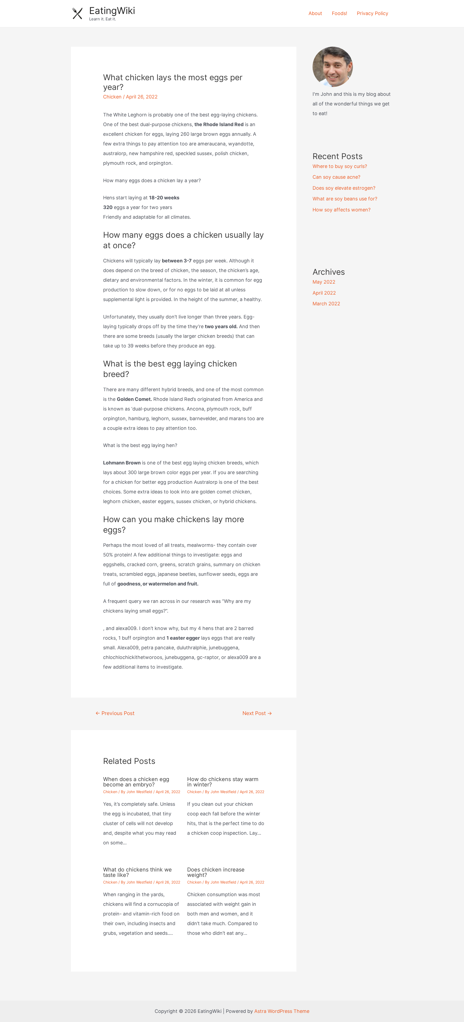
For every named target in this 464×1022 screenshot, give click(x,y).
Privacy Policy (372, 13)
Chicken (112, 97)
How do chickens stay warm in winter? (222, 782)
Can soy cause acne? (336, 177)
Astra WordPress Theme (281, 1011)
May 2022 (324, 282)
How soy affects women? (342, 210)
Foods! (339, 13)
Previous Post (115, 713)
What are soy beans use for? (345, 199)
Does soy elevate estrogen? (344, 188)
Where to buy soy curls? (340, 166)
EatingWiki (112, 10)
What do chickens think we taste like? (137, 872)
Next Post (257, 713)
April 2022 (324, 293)
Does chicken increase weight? (216, 872)
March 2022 (326, 303)
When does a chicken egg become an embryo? (136, 782)
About (315, 13)
